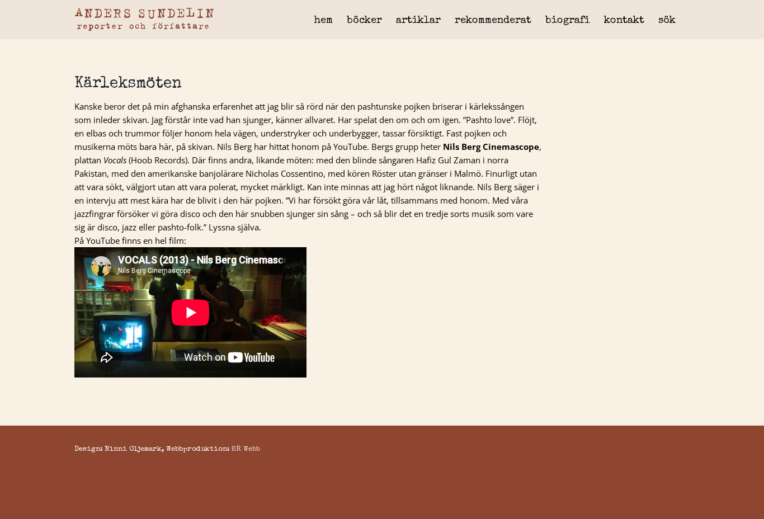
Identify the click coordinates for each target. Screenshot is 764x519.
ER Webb (246, 449)
